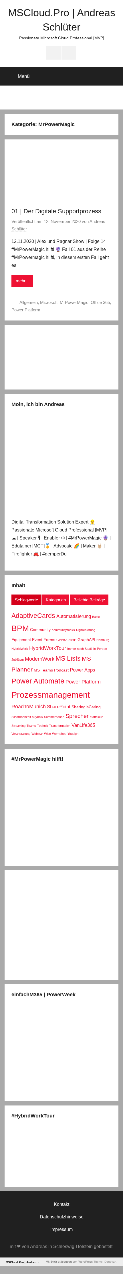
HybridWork (19, 648)
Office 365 (100, 302)
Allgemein (28, 302)
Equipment (21, 639)
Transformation (59, 725)
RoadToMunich (28, 706)
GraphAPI (86, 639)
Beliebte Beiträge (89, 599)
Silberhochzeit (21, 717)
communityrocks (63, 630)
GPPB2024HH (66, 640)
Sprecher (77, 716)
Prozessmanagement (50, 694)
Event (37, 639)
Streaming (18, 725)
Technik (42, 725)
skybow (37, 717)
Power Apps (82, 669)
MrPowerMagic (74, 302)
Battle (96, 616)
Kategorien (56, 599)
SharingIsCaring (86, 707)
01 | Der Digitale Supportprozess (56, 211)
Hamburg (102, 640)
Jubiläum (17, 659)
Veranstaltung (20, 733)
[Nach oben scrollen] (112, 1263)
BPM (20, 628)
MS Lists (68, 658)
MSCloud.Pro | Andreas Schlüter (28, 1262)
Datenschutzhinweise (62, 1216)
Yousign (73, 733)
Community (40, 629)
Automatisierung (73, 616)
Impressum (61, 1229)
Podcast (61, 670)
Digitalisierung (85, 630)
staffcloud (96, 717)
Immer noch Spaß (79, 648)
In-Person (100, 648)
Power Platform (25, 309)
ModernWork (39, 659)
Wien (47, 733)
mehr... (22, 280)
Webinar (37, 733)
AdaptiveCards (33, 615)
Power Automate (37, 681)
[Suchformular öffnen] (113, 75)
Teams (31, 725)
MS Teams (43, 670)
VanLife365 (83, 725)
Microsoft (48, 302)
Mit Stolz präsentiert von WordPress (69, 1261)
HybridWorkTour (47, 648)
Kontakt (61, 1204)
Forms (49, 639)
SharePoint (58, 706)
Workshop (59, 733)
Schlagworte (26, 599)
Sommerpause (54, 717)
